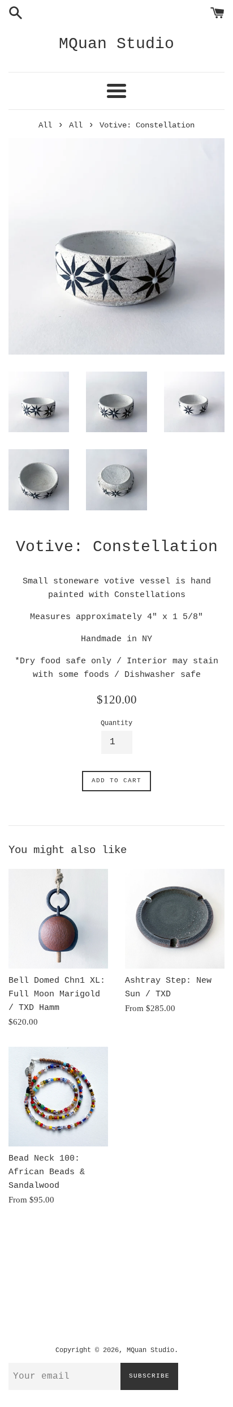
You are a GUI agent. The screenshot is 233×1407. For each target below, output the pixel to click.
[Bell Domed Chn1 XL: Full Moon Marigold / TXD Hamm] (58, 919)
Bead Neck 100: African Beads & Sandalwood (46, 1172)
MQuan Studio (116, 44)
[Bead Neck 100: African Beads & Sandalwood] (58, 1096)
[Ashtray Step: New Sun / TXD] (175, 919)
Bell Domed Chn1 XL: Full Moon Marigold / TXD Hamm (56, 994)
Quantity (116, 723)
